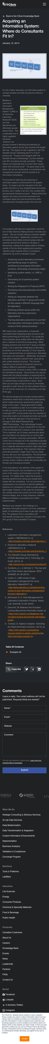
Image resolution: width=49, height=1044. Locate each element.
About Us (6, 938)
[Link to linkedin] (39, 669)
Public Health (8, 918)
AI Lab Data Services (12, 820)
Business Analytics (11, 846)
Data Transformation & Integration (18, 831)
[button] (44, 4)
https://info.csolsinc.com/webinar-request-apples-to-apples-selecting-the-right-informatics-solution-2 (26, 633)
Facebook (10, 995)
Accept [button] (24, 1038)
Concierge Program (11, 857)
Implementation (9, 841)
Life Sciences (8, 892)
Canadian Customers (12, 933)
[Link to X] (26, 669)
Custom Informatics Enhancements (18, 836)
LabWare (6, 877)
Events (5, 954)
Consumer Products (11, 902)
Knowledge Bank (10, 948)
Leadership (7, 964)
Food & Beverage (10, 913)
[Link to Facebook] (33, 669)
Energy (5, 897)
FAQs (5, 975)
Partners (6, 969)
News (5, 959)
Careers (6, 943)
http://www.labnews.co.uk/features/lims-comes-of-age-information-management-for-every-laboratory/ (26, 591)
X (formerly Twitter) (14, 1005)
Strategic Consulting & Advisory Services (21, 815)
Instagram (10, 1010)
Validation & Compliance (13, 852)
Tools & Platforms (10, 872)
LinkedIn (10, 1000)
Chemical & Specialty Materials (16, 907)
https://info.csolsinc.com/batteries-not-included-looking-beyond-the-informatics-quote (27, 617)
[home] (9, 4)
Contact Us (7, 980)
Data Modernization (11, 825)
